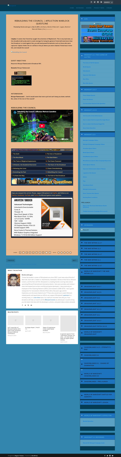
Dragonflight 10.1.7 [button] (92, 303)
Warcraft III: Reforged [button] (94, 437)
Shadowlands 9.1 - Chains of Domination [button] (96, 364)
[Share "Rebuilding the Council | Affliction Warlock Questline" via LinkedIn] (36, 252)
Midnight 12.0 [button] (89, 134)
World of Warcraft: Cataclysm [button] (98, 415)
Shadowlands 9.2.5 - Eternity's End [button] (97, 348)
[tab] (97, 19)
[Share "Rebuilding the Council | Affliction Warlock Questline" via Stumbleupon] (43, 252)
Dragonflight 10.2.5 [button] (92, 292)
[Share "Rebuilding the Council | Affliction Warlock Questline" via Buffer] (40, 252)
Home (72, 8)
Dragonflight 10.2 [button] (92, 298)
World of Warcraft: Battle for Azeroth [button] (98, 396)
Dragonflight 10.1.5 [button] (92, 309)
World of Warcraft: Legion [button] (96, 402)
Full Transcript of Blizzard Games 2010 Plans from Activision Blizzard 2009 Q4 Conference (14, 330)
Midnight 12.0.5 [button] (90, 110)
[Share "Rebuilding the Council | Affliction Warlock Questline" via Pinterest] (33, 252)
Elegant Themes (19, 455)
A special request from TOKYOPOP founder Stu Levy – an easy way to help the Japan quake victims (67, 337)
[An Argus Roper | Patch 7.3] (33, 320)
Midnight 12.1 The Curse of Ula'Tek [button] (95, 56)
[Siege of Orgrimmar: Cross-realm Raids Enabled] (51, 320)
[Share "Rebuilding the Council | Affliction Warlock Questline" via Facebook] (20, 252)
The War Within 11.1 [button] (92, 260)
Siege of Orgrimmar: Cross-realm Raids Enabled (49, 329)
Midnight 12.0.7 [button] (90, 89)
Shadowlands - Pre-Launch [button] (96, 381)
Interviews (80, 8)
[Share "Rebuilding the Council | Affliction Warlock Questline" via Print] (49, 252)
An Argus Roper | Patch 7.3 (32, 328)
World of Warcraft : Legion (55, 27)
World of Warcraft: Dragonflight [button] (93, 333)
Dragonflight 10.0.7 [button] (92, 320)
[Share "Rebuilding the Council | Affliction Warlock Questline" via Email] (46, 252)
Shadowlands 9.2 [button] (91, 355)
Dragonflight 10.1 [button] (92, 315)
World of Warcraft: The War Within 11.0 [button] (96, 272)
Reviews (88, 8)
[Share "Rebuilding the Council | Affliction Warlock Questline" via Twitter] (23, 252)
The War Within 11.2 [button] (92, 248)
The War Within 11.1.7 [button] (93, 254)
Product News (99, 8)
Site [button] (86, 19)
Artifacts (44, 27)
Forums (109, 8)
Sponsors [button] (88, 225)
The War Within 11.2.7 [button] (93, 243)
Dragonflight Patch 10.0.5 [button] (95, 326)
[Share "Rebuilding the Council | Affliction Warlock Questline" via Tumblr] (30, 252)
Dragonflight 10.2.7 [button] (92, 286)
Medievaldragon (25, 27)
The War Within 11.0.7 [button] (93, 265)
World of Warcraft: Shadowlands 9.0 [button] (93, 375)
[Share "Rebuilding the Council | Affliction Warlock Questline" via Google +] (26, 252)
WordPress (35, 455)
